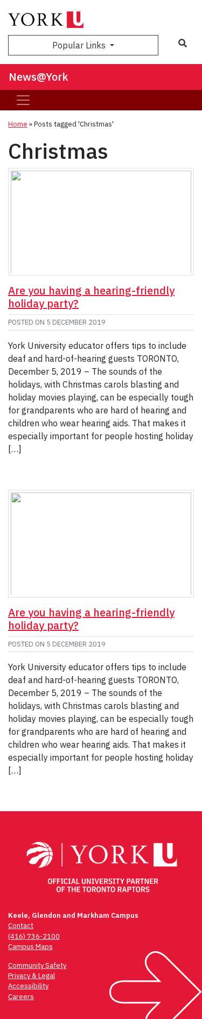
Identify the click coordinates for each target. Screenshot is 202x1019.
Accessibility (28, 985)
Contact (20, 925)
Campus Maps (30, 946)
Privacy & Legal (31, 975)
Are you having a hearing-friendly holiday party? (91, 297)
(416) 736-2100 (34, 936)
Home (17, 124)
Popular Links (80, 45)
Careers (21, 996)
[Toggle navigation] (23, 100)
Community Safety (37, 965)
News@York (38, 76)
